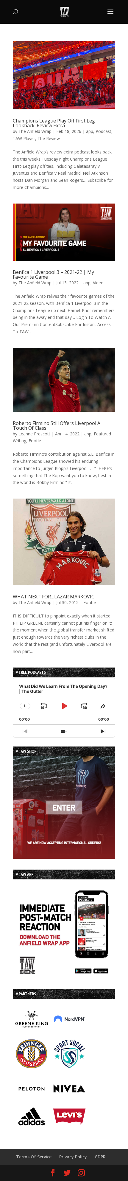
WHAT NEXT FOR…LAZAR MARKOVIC (53, 596)
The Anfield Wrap (34, 131)
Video (98, 282)
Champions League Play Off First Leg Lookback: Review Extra (54, 123)
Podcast (103, 131)
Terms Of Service (33, 1157)
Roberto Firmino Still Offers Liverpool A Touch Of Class (56, 425)
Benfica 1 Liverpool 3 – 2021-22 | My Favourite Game (53, 274)
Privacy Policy (73, 1157)
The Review (49, 138)
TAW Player (24, 138)
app (89, 131)
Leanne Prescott (34, 434)
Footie (35, 440)
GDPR (100, 1157)
